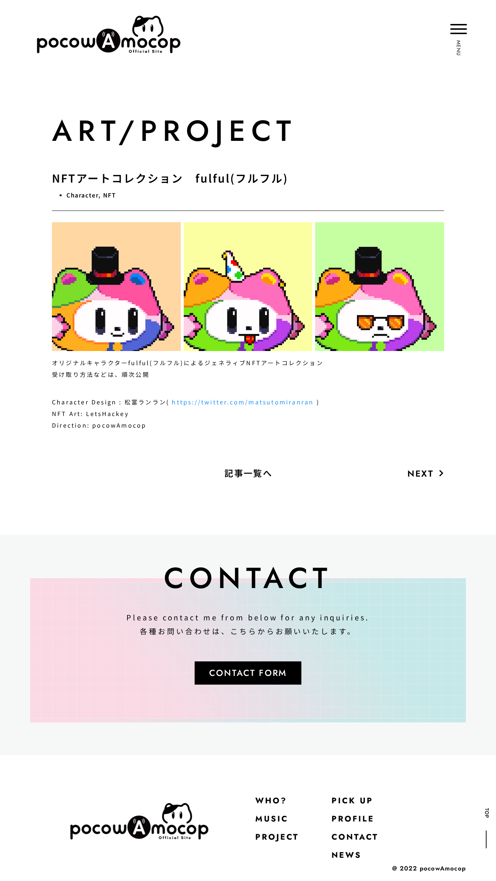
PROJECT (277, 837)
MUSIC (271, 818)
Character (82, 195)
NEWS (347, 855)
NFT (109, 195)
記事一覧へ (248, 472)
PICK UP (352, 800)
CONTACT (355, 837)
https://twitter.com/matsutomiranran (243, 401)
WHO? (271, 800)
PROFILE (353, 818)
